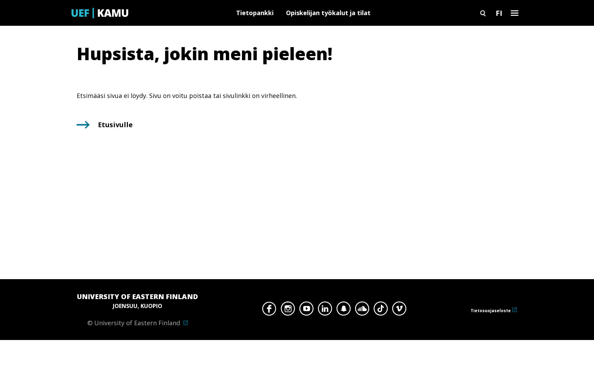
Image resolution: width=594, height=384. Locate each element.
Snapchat (344, 310)
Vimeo (399, 310)
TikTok (381, 310)
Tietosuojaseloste (491, 311)
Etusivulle (115, 124)
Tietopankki (255, 13)
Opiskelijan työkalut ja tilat (328, 13)
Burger (514, 13)
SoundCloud (362, 310)
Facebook (269, 310)
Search (483, 13)
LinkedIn (325, 310)
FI (499, 13)
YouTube (306, 310)
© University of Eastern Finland (137, 309)
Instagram (288, 310)
